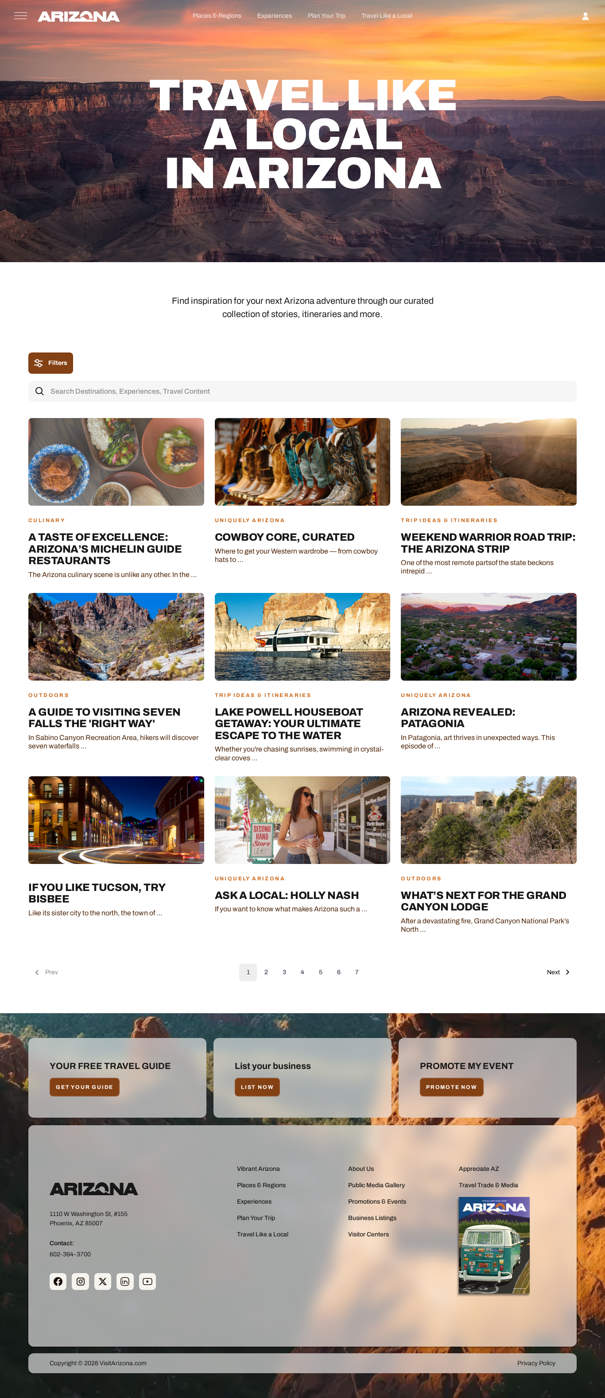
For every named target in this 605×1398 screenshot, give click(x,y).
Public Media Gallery (376, 1185)
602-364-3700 (70, 1254)
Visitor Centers (368, 1234)
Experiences (274, 15)
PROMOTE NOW (451, 1087)
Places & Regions (217, 15)
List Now (257, 1087)
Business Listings (372, 1218)
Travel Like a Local (386, 15)
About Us (361, 1169)
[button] (216, 15)
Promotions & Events (377, 1201)
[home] (79, 16)
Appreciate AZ (479, 1169)
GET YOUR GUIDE (84, 1087)
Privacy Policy (536, 1363)
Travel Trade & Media (488, 1185)
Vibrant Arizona (258, 1169)
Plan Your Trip (326, 15)
